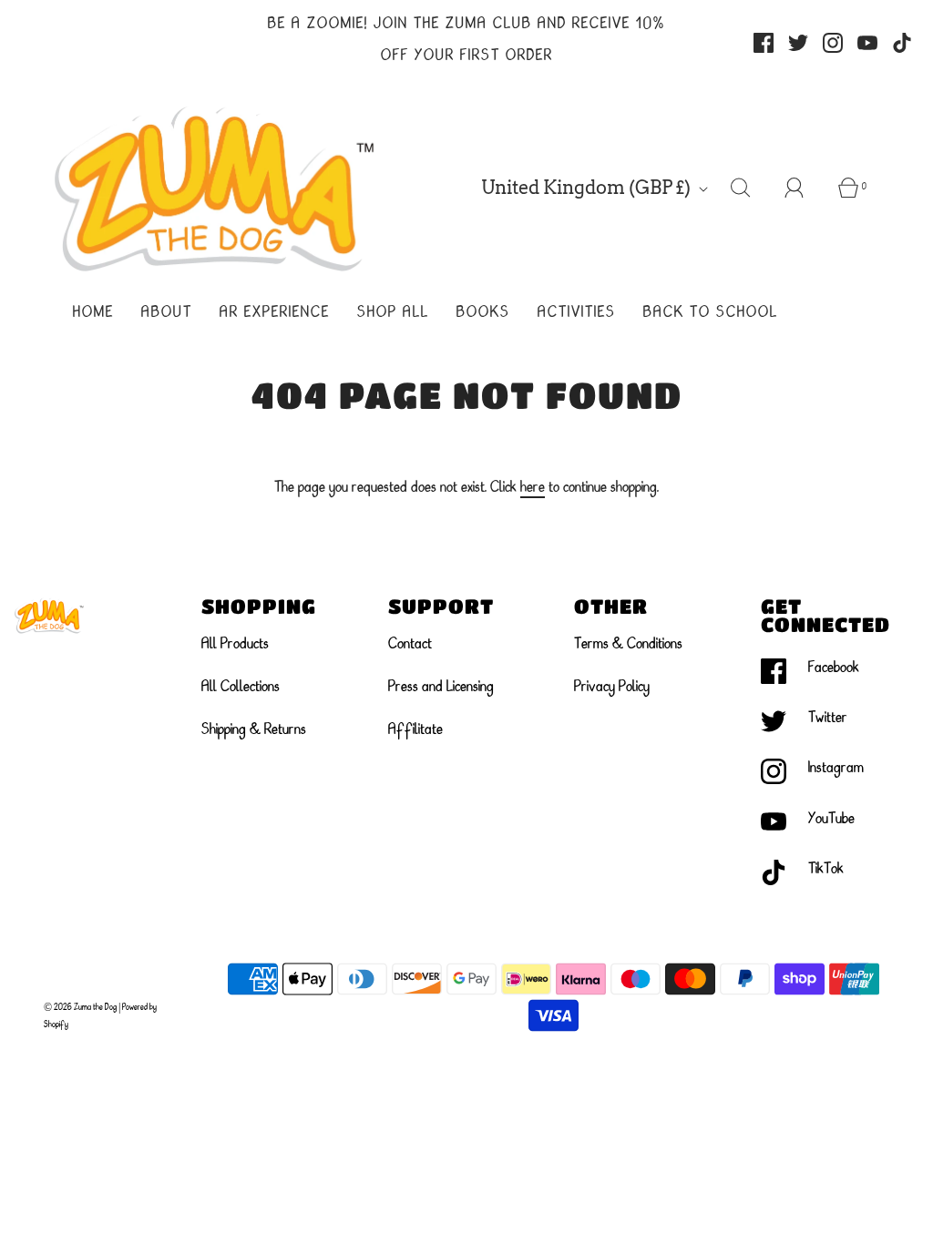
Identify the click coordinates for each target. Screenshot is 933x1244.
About (166, 313)
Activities (577, 313)
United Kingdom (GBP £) (587, 188)
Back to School (710, 313)
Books (483, 313)
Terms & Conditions (628, 645)
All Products (235, 645)
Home (93, 313)
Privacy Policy (612, 688)
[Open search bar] (751, 188)
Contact (410, 645)
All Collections (240, 688)
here (532, 488)
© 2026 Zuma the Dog (80, 1007)
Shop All (393, 313)
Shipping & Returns (253, 730)
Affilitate (415, 730)
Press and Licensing (441, 688)
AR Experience (275, 313)
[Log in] (804, 188)
